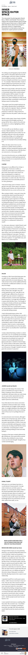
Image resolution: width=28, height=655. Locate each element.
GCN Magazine (13, 644)
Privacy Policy (9, 645)
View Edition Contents (13, 633)
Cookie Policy (16, 646)
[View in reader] (4, 635)
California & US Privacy (17, 645)
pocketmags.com (21, 650)
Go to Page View (12, 631)
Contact (5, 645)
